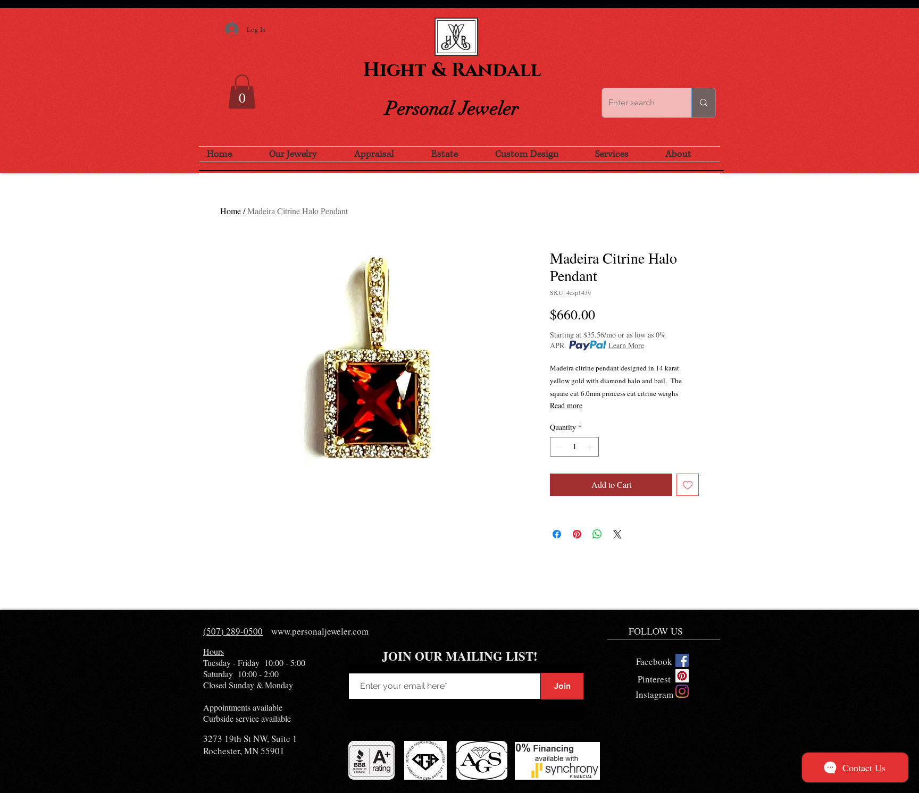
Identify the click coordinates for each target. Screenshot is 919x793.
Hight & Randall (452, 70)
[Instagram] (682, 691)
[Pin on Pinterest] (577, 534)
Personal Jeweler (452, 108)
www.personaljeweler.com (320, 631)
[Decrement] (558, 446)
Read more (566, 405)
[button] (242, 91)
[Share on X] (617, 534)
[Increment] (590, 446)
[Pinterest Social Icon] (682, 675)
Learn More (626, 345)
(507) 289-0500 (233, 631)
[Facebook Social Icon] (682, 660)
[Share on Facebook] (556, 534)
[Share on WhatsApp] (597, 534)
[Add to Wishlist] (687, 485)
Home (230, 210)
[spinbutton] (574, 446)
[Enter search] (703, 102)
